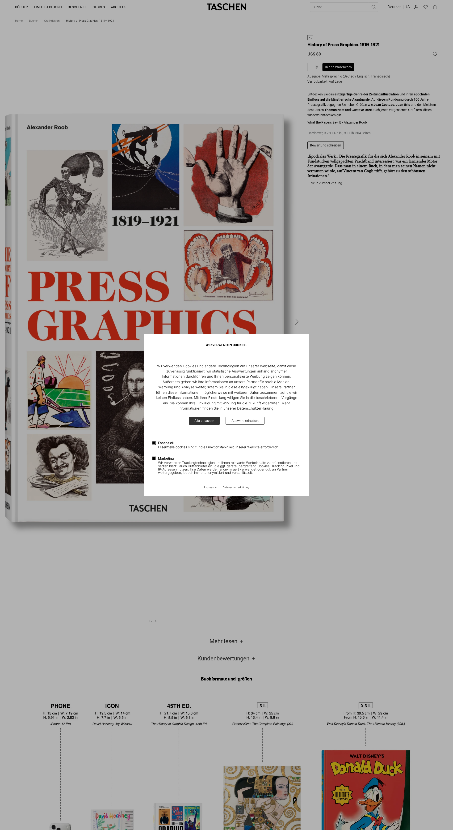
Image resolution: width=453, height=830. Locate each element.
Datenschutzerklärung (236, 487)
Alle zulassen (204, 421)
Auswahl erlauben (245, 421)
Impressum (210, 487)
